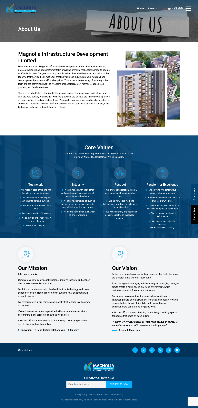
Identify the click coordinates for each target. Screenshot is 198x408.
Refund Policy (117, 394)
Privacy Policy (81, 394)
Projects (152, 8)
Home (140, 8)
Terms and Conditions (99, 394)
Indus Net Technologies (126, 400)
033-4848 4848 (175, 8)
